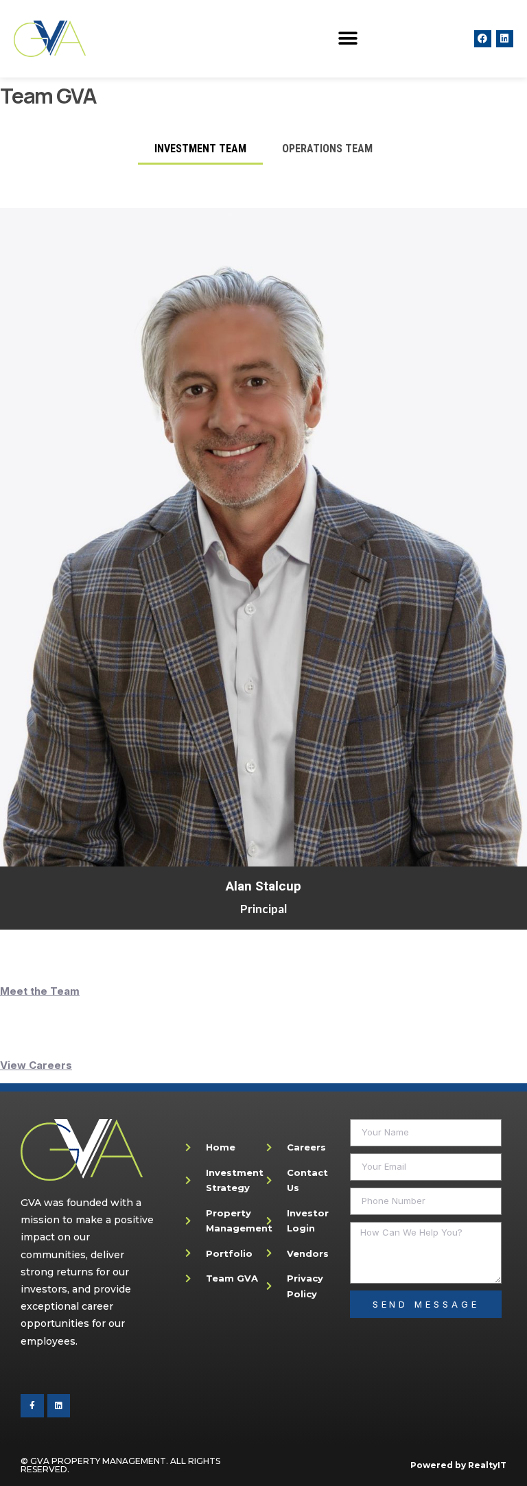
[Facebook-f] (32, 1405)
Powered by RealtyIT (458, 1465)
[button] (348, 38)
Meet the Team (40, 991)
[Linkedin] (504, 38)
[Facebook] (482, 38)
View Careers (36, 1065)
